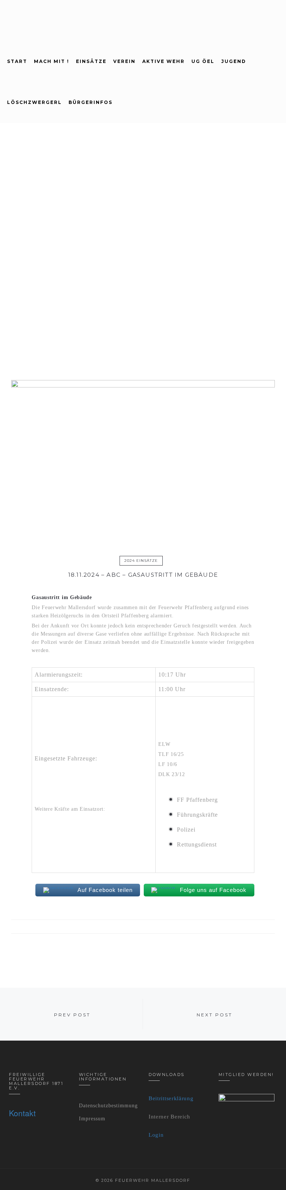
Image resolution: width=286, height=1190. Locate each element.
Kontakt (22, 1112)
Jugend (233, 61)
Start (17, 61)
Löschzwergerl (34, 102)
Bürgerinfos (90, 102)
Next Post (214, 1014)
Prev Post (72, 1014)
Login (156, 1135)
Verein (124, 61)
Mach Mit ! (51, 61)
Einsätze (91, 61)
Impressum (92, 1118)
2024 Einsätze (141, 560)
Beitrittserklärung (171, 1098)
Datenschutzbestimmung (108, 1105)
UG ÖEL (202, 61)
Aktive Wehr (163, 61)
